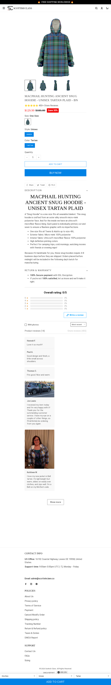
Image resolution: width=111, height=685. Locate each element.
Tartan (34, 140)
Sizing (27, 660)
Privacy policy (31, 601)
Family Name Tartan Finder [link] (37, 575)
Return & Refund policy (36, 628)
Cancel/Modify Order (35, 614)
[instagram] (32, 584)
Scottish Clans (32, 571)
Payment (29, 610)
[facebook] (26, 584)
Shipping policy (32, 619)
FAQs (27, 656)
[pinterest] (37, 584)
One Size (34, 116)
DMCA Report (31, 637)
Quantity (29, 152)
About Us (29, 596)
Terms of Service (33, 605)
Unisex (34, 129)
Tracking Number (33, 624)
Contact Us (30, 651)
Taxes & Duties (32, 633)
